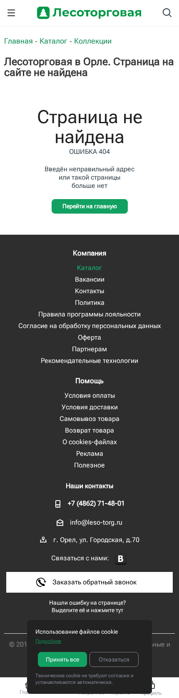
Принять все (62, 659)
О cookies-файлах (89, 442)
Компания (89, 253)
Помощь (89, 381)
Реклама (89, 453)
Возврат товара (89, 430)
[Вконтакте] (120, 558)
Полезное (89, 465)
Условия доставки (90, 407)
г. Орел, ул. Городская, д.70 (96, 540)
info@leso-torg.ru (96, 522)
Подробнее (48, 641)
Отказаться (114, 659)
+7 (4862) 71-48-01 (96, 503)
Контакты (89, 291)
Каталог (89, 268)
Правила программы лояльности (89, 314)
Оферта (89, 337)
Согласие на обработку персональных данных (89, 326)
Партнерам (89, 349)
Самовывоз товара (89, 419)
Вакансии (89, 279)
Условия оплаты (90, 395)
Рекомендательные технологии (89, 361)
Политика (89, 302)
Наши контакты (89, 486)
